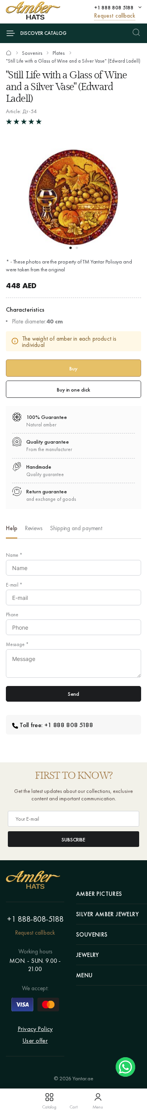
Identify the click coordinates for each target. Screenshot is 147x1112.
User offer (35, 1040)
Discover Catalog (43, 33)
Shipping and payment (76, 528)
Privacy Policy (35, 1029)
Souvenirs (32, 53)
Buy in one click (73, 389)
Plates (59, 53)
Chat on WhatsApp (125, 1067)
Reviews (33, 528)
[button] (70, 248)
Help (11, 528)
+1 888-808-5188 (35, 919)
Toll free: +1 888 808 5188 (56, 724)
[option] (11, 530)
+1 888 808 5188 (114, 7)
